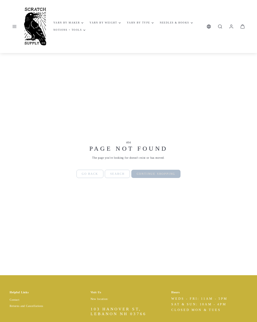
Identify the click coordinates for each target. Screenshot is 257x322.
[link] (231, 26)
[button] (14, 26)
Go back (90, 173)
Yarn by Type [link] (138, 22)
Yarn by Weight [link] (103, 22)
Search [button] (117, 173)
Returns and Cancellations (26, 306)
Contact (14, 299)
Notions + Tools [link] (67, 30)
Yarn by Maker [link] (66, 22)
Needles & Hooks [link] (174, 22)
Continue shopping (156, 173)
